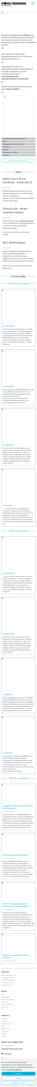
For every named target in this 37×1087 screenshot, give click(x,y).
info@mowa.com (7, 985)
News (3, 995)
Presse (3, 1036)
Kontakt (4, 1021)
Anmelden (4, 1019)
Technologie (5, 997)
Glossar (4, 1033)
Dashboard (5, 1031)
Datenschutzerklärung (14, 1070)
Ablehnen (18, 1078)
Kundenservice (6, 1024)
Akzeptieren (18, 1073)
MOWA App (5, 1029)
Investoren (5, 1007)
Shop (3, 1026)
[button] (33, 4)
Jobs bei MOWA (6, 1004)
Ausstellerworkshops (26, 221)
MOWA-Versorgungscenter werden (18, 160)
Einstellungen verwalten (18, 1083)
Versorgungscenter (7, 1045)
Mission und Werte (7, 999)
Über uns (4, 1002)
